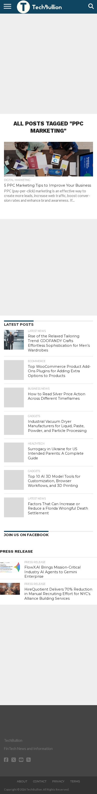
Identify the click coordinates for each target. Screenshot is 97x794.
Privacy (58, 781)
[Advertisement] (48, 63)
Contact (40, 781)
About (22, 781)
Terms (75, 781)
